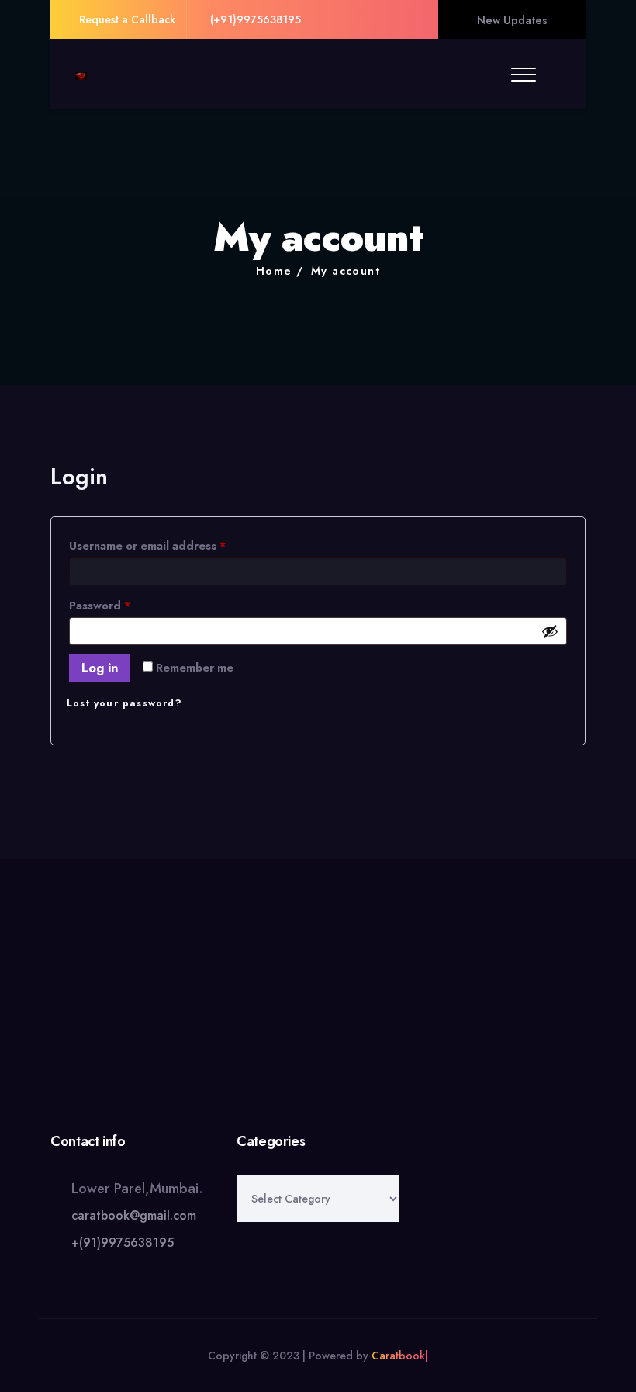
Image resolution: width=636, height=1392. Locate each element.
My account (345, 271)
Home (274, 271)
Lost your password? (124, 703)
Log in (99, 668)
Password (125, 605)
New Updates (512, 20)
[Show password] (549, 631)
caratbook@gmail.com (133, 1215)
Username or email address (172, 545)
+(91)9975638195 (122, 1242)
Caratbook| (400, 1355)
